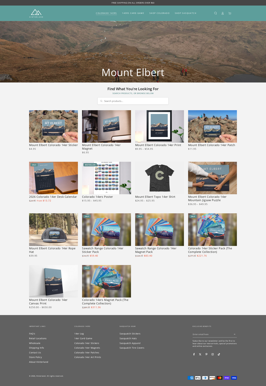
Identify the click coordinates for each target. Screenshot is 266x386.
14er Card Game (83, 338)
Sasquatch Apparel (130, 343)
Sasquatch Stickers (130, 333)
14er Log (79, 333)
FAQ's (32, 333)
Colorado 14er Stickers (86, 343)
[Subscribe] (235, 334)
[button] (215, 13)
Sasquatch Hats (128, 338)
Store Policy (35, 357)
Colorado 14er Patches (86, 352)
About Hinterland (38, 361)
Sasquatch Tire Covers (132, 347)
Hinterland (41, 376)
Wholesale (34, 343)
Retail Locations (38, 338)
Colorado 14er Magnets (87, 347)
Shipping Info (36, 347)
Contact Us (35, 352)
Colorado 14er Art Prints (87, 357)
